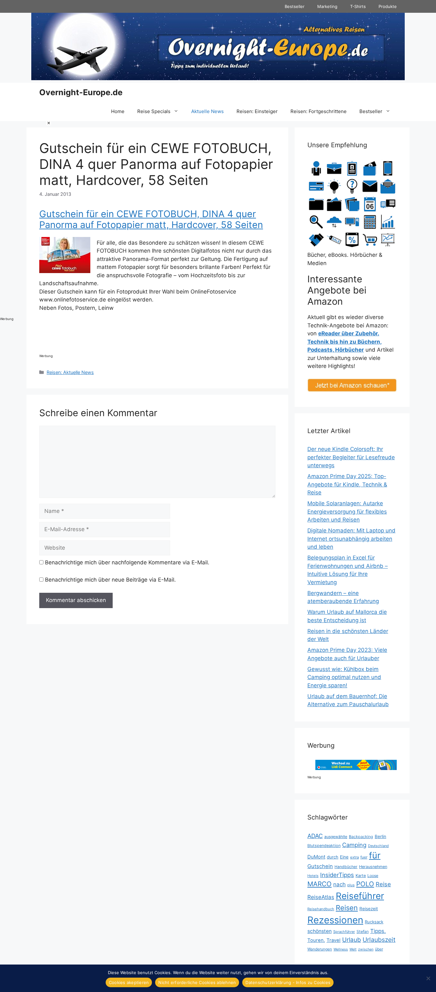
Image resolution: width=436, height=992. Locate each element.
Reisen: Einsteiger (257, 111)
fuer (363, 857)
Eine (344, 856)
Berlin (380, 836)
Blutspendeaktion (324, 845)
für (374, 855)
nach (339, 884)
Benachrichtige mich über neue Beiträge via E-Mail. (110, 579)
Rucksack (374, 921)
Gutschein (320, 866)
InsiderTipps (337, 874)
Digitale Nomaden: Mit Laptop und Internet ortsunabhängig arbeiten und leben (351, 538)
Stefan (363, 931)
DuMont (316, 857)
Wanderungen (319, 949)
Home (117, 111)
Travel (334, 940)
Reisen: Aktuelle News (70, 372)
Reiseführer (360, 895)
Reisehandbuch (320, 909)
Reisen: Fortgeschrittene (318, 111)
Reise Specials (153, 111)
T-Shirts (358, 6)
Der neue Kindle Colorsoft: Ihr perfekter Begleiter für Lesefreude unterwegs (351, 457)
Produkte (388, 6)
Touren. (316, 940)
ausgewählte (335, 836)
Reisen (347, 908)
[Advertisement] (25, 216)
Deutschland (378, 845)
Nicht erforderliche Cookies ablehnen (197, 982)
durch (332, 856)
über (379, 949)
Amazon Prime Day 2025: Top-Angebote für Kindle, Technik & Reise (347, 484)
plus (351, 885)
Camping (354, 844)
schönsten (319, 931)
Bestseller (294, 6)
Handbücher (346, 866)
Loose (372, 875)
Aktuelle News (207, 111)
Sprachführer (344, 931)
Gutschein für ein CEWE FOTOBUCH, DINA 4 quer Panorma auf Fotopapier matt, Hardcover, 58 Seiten (151, 219)
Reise (383, 884)
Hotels (313, 876)
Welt (353, 949)
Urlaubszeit (379, 939)
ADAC (315, 835)
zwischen (365, 949)
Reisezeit (368, 908)
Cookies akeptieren (129, 982)
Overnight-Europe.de (81, 92)
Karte (361, 875)
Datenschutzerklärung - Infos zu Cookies (287, 982)
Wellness (341, 949)
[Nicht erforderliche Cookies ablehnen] (428, 978)
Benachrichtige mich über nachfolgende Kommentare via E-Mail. (127, 562)
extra (354, 857)
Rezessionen (335, 920)
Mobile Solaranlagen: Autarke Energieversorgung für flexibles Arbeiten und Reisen (347, 511)
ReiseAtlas (320, 897)
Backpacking (361, 836)
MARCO (319, 884)
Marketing (327, 6)
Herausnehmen (373, 866)
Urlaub (351, 939)
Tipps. (378, 931)
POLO (365, 884)
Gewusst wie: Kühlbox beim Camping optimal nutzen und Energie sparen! (344, 677)
